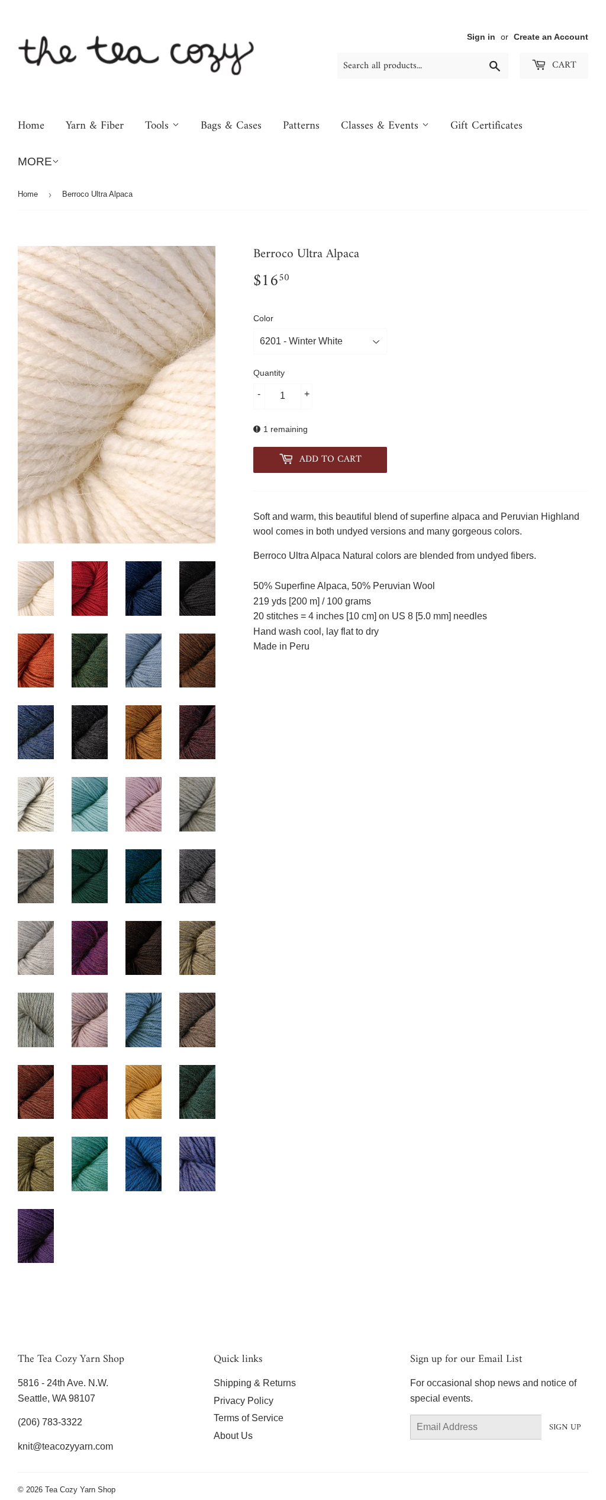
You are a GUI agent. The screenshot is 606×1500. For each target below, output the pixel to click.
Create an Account (551, 37)
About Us (233, 1436)
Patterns (301, 126)
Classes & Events (381, 126)
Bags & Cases (231, 126)
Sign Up (565, 1427)
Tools (158, 126)
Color (263, 318)
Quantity (269, 373)
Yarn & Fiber (95, 126)
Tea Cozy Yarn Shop (80, 1489)
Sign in (481, 37)
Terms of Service (248, 1418)
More (35, 161)
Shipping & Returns (255, 1383)
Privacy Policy (243, 1401)
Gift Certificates (486, 126)
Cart (562, 65)
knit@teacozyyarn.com (65, 1446)
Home (31, 126)
